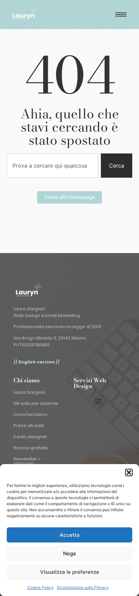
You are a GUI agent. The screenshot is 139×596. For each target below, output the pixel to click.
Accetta (70, 535)
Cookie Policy (40, 587)
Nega (69, 553)
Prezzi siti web (28, 425)
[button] (129, 472)
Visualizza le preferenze (69, 572)
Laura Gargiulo (29, 392)
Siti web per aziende (35, 403)
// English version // (36, 362)
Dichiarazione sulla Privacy (83, 587)
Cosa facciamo (30, 414)
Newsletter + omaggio (27, 461)
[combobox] (52, 165)
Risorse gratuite (30, 448)
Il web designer (30, 436)
